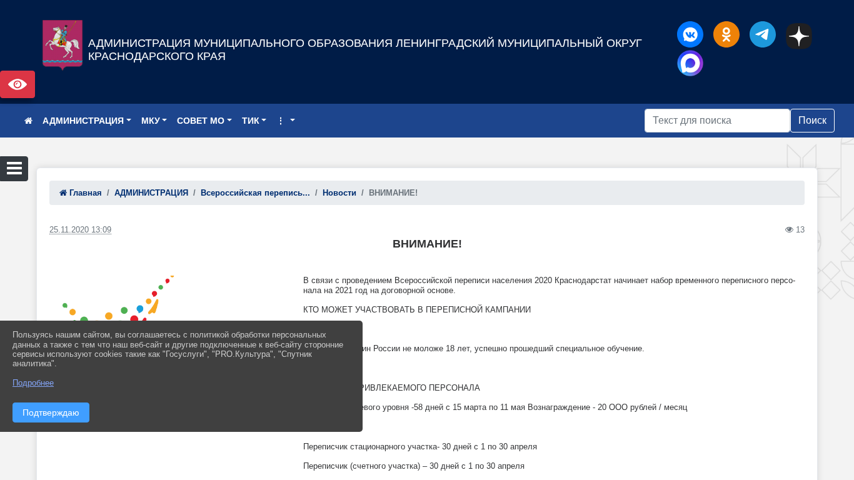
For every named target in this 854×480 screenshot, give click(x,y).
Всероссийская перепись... (255, 193)
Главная (84, 193)
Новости (339, 193)
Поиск (812, 120)
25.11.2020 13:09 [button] (80, 229)
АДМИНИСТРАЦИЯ (83, 121)
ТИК (250, 121)
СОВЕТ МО (200, 121)
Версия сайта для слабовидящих (17, 84)
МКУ (150, 121)
